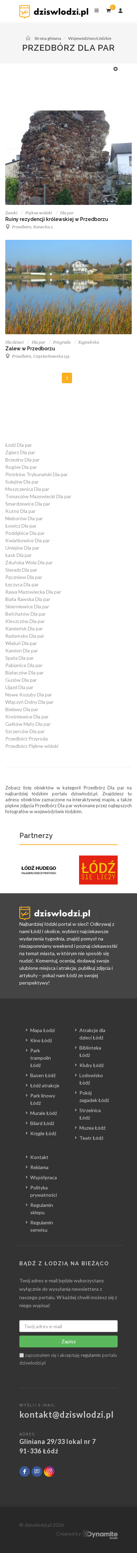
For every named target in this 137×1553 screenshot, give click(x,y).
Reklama (39, 1167)
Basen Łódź (43, 1075)
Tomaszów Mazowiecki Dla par (38, 496)
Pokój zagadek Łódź (94, 1096)
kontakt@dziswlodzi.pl (66, 1414)
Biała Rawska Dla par (27, 599)
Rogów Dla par (21, 467)
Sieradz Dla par (21, 570)
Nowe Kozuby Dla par (28, 694)
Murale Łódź (43, 1113)
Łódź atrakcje (44, 1085)
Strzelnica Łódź (90, 1114)
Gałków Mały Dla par (28, 724)
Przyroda (62, 342)
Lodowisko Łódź (91, 1079)
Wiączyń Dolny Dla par (29, 702)
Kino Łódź (41, 1040)
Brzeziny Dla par (22, 460)
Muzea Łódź (92, 1128)
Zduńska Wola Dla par (29, 562)
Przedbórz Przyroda (26, 739)
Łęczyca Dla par (22, 584)
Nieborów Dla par (24, 518)
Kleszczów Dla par (25, 621)
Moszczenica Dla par (27, 489)
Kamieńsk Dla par (24, 628)
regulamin (91, 1355)
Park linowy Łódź (42, 1099)
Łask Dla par (18, 555)
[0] (108, 9)
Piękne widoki (38, 212)
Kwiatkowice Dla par (27, 540)
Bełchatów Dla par (25, 614)
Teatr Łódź (91, 1138)
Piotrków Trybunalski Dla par (36, 474)
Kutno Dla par (20, 511)
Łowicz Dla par (21, 526)
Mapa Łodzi (42, 1030)
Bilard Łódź (42, 1123)
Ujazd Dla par (19, 687)
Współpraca (43, 1177)
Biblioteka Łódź (90, 1051)
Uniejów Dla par (22, 548)
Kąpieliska (88, 342)
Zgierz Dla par (20, 452)
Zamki (11, 212)
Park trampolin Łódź (40, 1057)
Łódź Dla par (18, 445)
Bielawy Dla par (21, 709)
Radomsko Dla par (24, 636)
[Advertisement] (65, 80)
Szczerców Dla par (25, 731)
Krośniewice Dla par (26, 717)
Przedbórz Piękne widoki (31, 746)
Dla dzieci (14, 342)
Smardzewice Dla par (27, 504)
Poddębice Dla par (25, 533)
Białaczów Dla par (24, 672)
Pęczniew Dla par (23, 577)
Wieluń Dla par (21, 643)
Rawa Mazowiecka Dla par (33, 592)
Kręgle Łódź (43, 1133)
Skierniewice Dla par (27, 606)
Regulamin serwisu (41, 1226)
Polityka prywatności (43, 1191)
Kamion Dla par (21, 650)
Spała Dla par (19, 658)
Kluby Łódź (91, 1065)
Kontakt (39, 1157)
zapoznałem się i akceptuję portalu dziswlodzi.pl (68, 1359)
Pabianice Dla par (24, 665)
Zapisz (68, 1341)
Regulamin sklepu (41, 1208)
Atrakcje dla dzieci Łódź (92, 1033)
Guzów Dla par (21, 680)
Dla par (67, 212)
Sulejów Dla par (22, 482)
